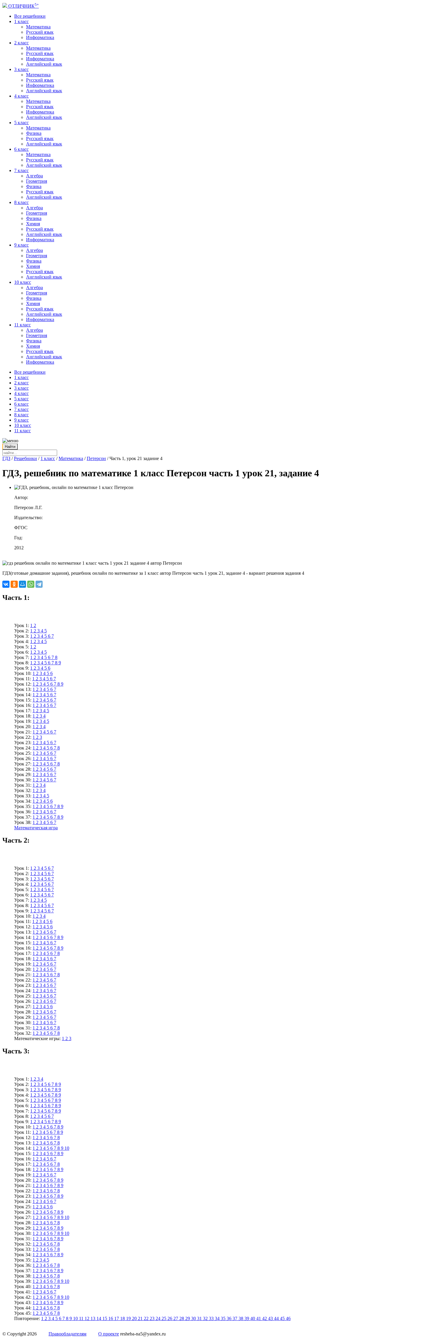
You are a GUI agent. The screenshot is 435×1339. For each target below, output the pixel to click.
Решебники (25, 458)
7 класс (21, 170)
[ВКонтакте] (5, 584)
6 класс (21, 149)
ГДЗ (6, 458)
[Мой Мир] (22, 584)
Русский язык (40, 32)
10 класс (22, 282)
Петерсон (96, 458)
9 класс (21, 244)
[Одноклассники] (14, 584)
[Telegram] (39, 584)
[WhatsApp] (30, 584)
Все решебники (30, 16)
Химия (33, 223)
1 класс (21, 21)
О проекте (108, 1333)
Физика (33, 133)
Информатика (40, 37)
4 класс (21, 95)
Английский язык (44, 64)
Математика (38, 26)
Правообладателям (67, 1333)
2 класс (21, 42)
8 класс (21, 202)
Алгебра (34, 175)
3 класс (21, 69)
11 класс (22, 324)
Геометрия (36, 181)
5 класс (21, 122)
